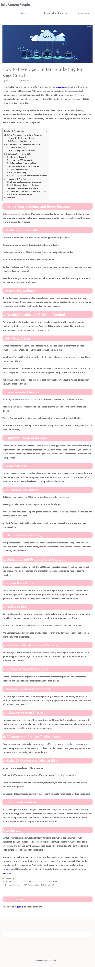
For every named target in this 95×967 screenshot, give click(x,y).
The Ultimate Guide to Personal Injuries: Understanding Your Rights (31, 882)
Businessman (83, 12)
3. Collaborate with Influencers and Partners (29, 175)
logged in (19, 906)
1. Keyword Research (18, 157)
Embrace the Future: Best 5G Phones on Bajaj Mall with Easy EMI (29, 885)
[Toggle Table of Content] (44, 131)
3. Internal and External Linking (23, 163)
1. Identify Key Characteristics (21, 138)
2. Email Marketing (18, 172)
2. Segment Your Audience (20, 141)
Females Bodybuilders (55, 12)
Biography (25, 12)
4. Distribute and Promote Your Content (23, 166)
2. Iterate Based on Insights (22, 194)
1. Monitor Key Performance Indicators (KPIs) (28, 191)
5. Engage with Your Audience (18, 179)
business (6, 873)
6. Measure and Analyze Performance (22, 188)
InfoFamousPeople (15, 4)
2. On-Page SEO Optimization (23, 160)
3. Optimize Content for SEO (18, 154)
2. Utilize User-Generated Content (24, 185)
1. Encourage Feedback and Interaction (25, 182)
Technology (9, 879)
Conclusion (10, 197)
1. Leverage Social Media (19, 169)
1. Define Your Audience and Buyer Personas (23, 135)
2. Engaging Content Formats (23, 150)
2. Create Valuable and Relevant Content (23, 144)
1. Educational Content (19, 147)
